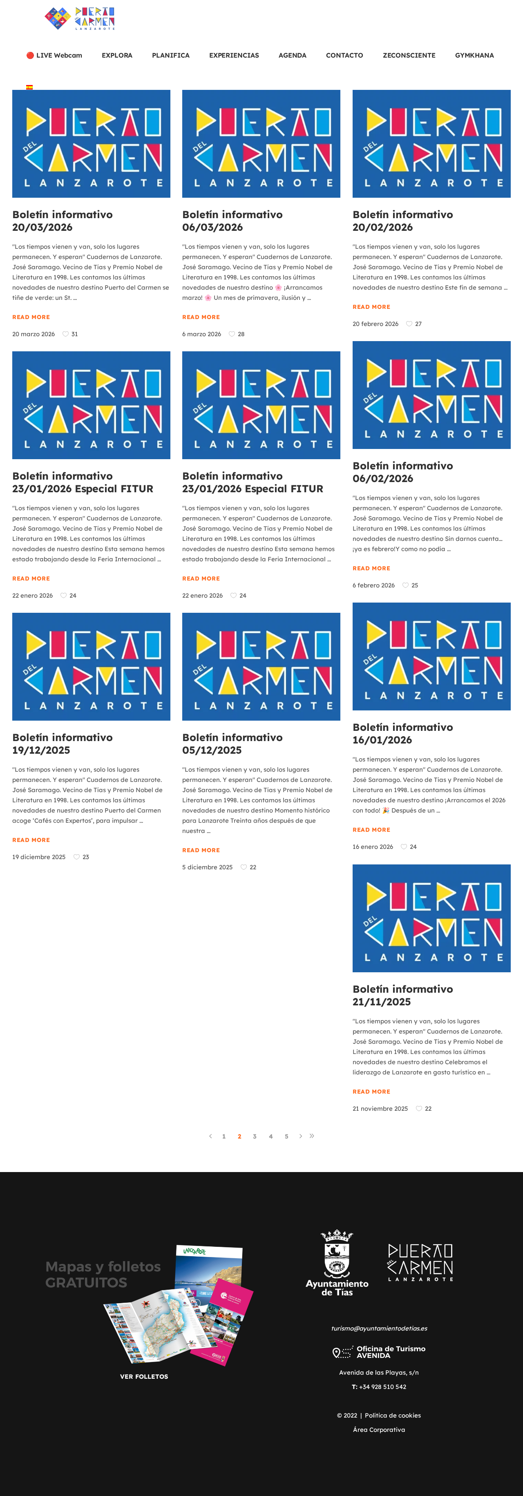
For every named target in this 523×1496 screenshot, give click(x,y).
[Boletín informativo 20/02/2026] (432, 144)
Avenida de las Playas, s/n (379, 1372)
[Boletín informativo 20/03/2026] (91, 144)
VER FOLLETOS (144, 1376)
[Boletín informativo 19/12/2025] (91, 667)
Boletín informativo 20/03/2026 (62, 220)
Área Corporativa (379, 1429)
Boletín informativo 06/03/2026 (232, 220)
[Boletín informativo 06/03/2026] (261, 144)
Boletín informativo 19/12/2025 (62, 743)
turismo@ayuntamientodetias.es (379, 1328)
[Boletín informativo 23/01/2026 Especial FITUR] (91, 405)
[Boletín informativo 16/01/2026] (432, 656)
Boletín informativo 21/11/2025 (403, 995)
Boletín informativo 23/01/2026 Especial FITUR (83, 482)
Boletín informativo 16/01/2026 (403, 733)
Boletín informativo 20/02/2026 (403, 220)
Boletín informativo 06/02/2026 (403, 472)
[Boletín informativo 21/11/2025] (432, 918)
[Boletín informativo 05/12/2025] (261, 667)
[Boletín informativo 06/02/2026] (432, 395)
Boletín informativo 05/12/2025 (232, 743)
